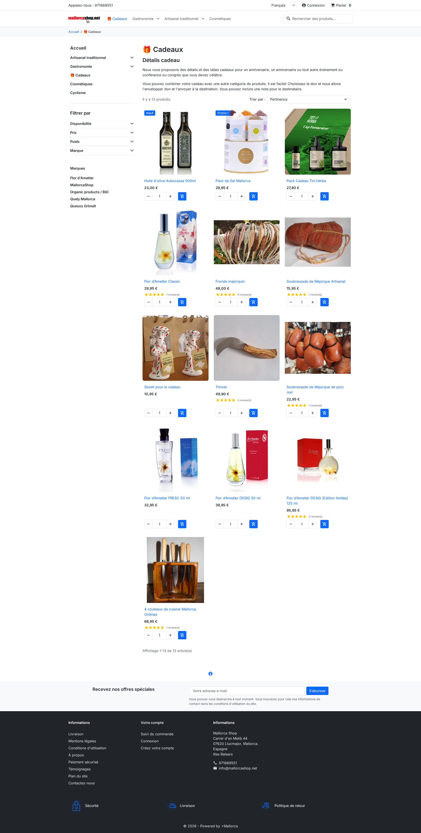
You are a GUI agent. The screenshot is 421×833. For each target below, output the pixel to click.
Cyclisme (78, 92)
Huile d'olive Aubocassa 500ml (170, 181)
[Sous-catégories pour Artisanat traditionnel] (131, 57)
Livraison (75, 734)
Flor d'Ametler (82, 178)
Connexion (150, 741)
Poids (75, 141)
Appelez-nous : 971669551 (90, 5)
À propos (76, 755)
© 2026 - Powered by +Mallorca (210, 826)
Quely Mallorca (82, 199)
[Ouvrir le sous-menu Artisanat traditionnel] (203, 19)
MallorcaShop (81, 185)
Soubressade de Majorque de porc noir (315, 389)
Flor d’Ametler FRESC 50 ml (167, 498)
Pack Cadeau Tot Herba (306, 181)
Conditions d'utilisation (87, 748)
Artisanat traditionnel (181, 18)
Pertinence (278, 99)
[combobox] (318, 18)
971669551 (228, 763)
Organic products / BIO (89, 192)
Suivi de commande (157, 734)
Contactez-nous (81, 783)
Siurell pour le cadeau (162, 387)
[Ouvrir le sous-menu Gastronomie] (158, 19)
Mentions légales (82, 741)
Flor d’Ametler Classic (162, 281)
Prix (73, 132)
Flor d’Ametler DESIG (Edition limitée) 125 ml (317, 500)
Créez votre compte (157, 748)
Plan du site (77, 776)
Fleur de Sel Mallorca (233, 181)
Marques (77, 168)
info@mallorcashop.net (238, 768)
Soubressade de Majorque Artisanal (316, 281)
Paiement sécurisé (83, 762)
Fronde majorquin (230, 281)
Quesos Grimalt (83, 206)
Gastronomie (142, 18)
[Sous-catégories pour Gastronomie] (131, 66)
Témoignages (79, 769)
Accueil (78, 48)
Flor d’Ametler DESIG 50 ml (238, 498)
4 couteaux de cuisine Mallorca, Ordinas (170, 612)
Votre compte (152, 722)
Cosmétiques (220, 18)
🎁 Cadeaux (117, 18)
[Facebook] (210, 673)
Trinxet (221, 387)
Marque (76, 150)
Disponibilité (80, 123)
